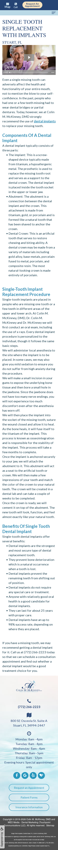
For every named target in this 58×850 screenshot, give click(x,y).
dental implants (45, 121)
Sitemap (50, 825)
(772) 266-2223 (29, 707)
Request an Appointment (29, 787)
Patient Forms (29, 797)
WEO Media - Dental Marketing (23, 822)
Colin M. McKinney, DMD (38, 819)
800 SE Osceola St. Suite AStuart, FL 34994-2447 (29, 723)
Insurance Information (29, 807)
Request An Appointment (32, 4)
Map (7, 6)
